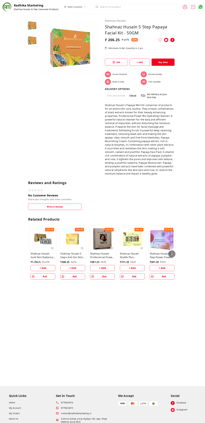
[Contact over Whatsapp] (201, 7)
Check (132, 95)
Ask (118, 62)
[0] (193, 7)
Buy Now (163, 62)
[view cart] (193, 7)
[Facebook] (172, 40)
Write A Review (55, 206)
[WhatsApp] (166, 40)
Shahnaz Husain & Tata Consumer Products (36, 9)
